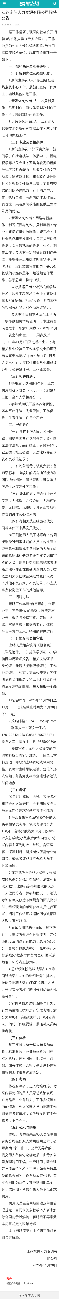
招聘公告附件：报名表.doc (20, 1283)
